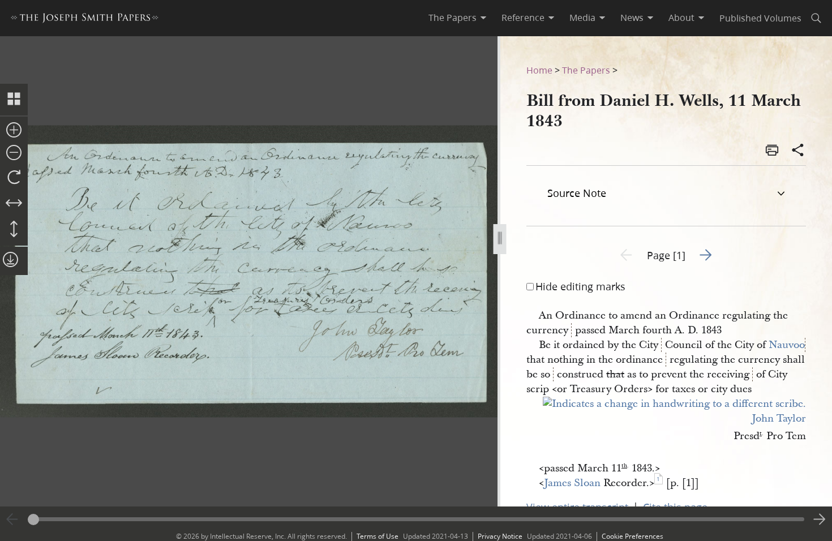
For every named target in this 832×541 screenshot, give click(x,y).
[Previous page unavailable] (12, 519)
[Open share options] (798, 151)
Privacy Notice (500, 536)
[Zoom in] (14, 131)
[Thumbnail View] (14, 99)
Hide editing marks (580, 286)
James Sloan (572, 483)
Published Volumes (760, 17)
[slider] (416, 519)
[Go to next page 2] (819, 519)
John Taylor (779, 418)
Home (539, 69)
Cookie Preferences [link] (632, 536)
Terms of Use (377, 536)
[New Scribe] (674, 404)
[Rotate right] (14, 177)
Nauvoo (787, 345)
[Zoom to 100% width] (14, 203)
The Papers (586, 69)
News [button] (632, 17)
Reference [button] (522, 17)
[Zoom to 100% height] (14, 230)
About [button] (681, 17)
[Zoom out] (14, 153)
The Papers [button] (452, 17)
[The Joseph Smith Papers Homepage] (84, 19)
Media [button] (582, 17)
